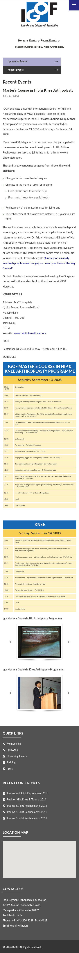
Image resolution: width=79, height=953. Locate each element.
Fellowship (13, 750)
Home (21, 40)
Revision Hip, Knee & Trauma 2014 (26, 799)
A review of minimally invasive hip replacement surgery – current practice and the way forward (39, 263)
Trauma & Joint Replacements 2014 (27, 806)
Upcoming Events (17, 61)
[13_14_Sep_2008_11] (39, 693)
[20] (39, 642)
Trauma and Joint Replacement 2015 (27, 793)
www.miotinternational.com (30, 333)
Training (11, 762)
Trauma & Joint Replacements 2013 (27, 812)
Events (33, 40)
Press (10, 769)
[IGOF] (39, 15)
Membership (14, 744)
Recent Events (49, 40)
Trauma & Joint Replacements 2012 (27, 818)
